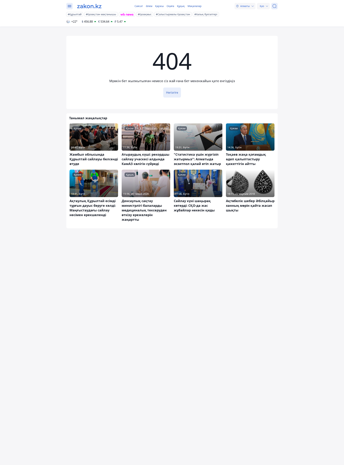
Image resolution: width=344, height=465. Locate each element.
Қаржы (159, 6)
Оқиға (170, 6)
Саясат (139, 6)
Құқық (181, 6)
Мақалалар (195, 6)
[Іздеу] (274, 6)
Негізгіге (172, 93)
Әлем (149, 6)
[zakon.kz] (89, 6)
